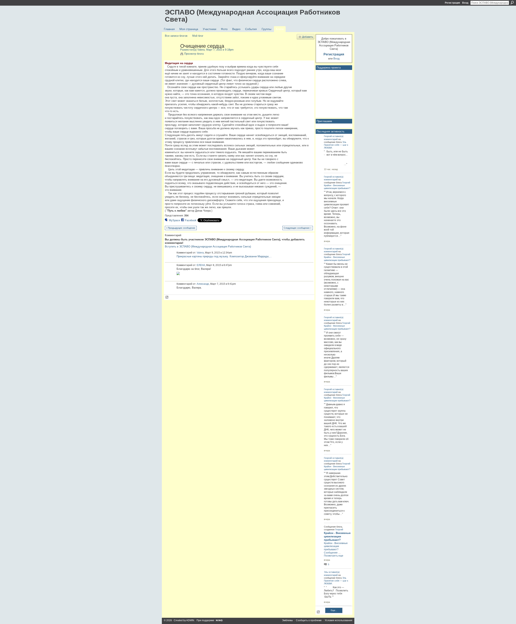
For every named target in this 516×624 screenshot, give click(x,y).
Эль (344, 142)
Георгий (328, 136)
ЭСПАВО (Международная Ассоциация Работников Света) (252, 15)
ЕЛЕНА (201, 265)
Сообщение (331, 552)
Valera (201, 49)
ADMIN (190, 620)
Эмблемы (287, 620)
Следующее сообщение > (297, 228)
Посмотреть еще (333, 555)
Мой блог (197, 35)
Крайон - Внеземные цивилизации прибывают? (337, 536)
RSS (167, 297)
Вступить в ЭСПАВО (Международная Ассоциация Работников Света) (208, 246)
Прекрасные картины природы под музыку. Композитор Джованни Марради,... (224, 256)
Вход (465, 2)
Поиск (512, 2)
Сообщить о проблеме (309, 620)
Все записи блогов (176, 35)
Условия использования (338, 620)
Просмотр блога (194, 53)
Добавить (307, 36)
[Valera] (171, 54)
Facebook (191, 220)
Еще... (334, 610)
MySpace (174, 220)
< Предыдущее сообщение (180, 228)
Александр (203, 283)
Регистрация (452, 2)
